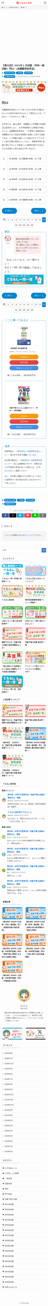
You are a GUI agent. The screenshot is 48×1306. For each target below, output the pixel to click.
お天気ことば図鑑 (12, 1173)
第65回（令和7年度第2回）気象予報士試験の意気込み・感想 (26, 796)
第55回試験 (28, 73)
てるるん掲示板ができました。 (21, 812)
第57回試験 (9, 1235)
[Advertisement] (24, 35)
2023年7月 (9, 1146)
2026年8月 (9, 1053)
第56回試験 (9, 1230)
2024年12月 (9, 1095)
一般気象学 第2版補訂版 (18, 348)
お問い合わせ (29, 248)
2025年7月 (9, 1079)
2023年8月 (9, 1141)
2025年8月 (9, 1074)
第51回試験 (9, 1204)
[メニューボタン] (3, 3)
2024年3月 (9, 1120)
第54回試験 (9, 1220)
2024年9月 (9, 1110)
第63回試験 (9, 1266)
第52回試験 (9, 1209)
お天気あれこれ (11, 1168)
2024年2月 (9, 1126)
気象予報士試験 (9, 73)
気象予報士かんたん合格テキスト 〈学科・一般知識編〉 (24, 409)
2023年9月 (9, 1136)
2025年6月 (9, 1084)
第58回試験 (9, 1241)
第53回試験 (9, 1215)
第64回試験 (9, 1272)
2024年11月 (9, 1100)
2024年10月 (9, 1105)
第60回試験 (9, 1251)
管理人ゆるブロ (11, 1287)
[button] (5, 515)
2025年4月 (9, 1089)
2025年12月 (9, 1064)
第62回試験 (9, 1261)
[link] (24, 800)
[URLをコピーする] (42, 515)
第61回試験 (9, 1256)
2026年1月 (9, 1058)
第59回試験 (9, 1246)
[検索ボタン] (45, 3)
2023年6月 (9, 1151)
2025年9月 (9, 1069)
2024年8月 (9, 1115)
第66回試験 (9, 1282)
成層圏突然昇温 (9, 76)
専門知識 (8, 1194)
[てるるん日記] (24, 3)
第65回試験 (9, 1277)
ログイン (27, 535)
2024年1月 (9, 1131)
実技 (6, 1189)
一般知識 (19, 73)
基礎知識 (8, 1184)
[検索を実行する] (43, 550)
